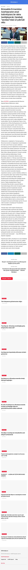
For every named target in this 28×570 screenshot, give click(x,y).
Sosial (3, 491)
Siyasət (8, 6)
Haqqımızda (3, 559)
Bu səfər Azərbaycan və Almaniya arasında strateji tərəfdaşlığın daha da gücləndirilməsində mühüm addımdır (13, 406)
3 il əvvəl (3, 25)
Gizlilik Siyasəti (11, 559)
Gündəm (4, 451)
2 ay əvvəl (4, 436)
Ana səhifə (3, 6)
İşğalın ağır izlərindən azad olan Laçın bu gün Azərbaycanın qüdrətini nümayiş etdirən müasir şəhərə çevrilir (13, 516)
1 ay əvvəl (4, 329)
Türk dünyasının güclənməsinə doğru (11, 301)
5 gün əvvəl (4, 498)
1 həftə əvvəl (4, 303)
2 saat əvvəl (4, 457)
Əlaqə (16, 559)
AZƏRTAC (6, 101)
